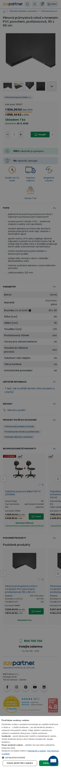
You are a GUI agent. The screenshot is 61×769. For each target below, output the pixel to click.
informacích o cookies (37, 751)
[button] (30, 757)
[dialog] (30, 742)
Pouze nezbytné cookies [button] (20, 763)
